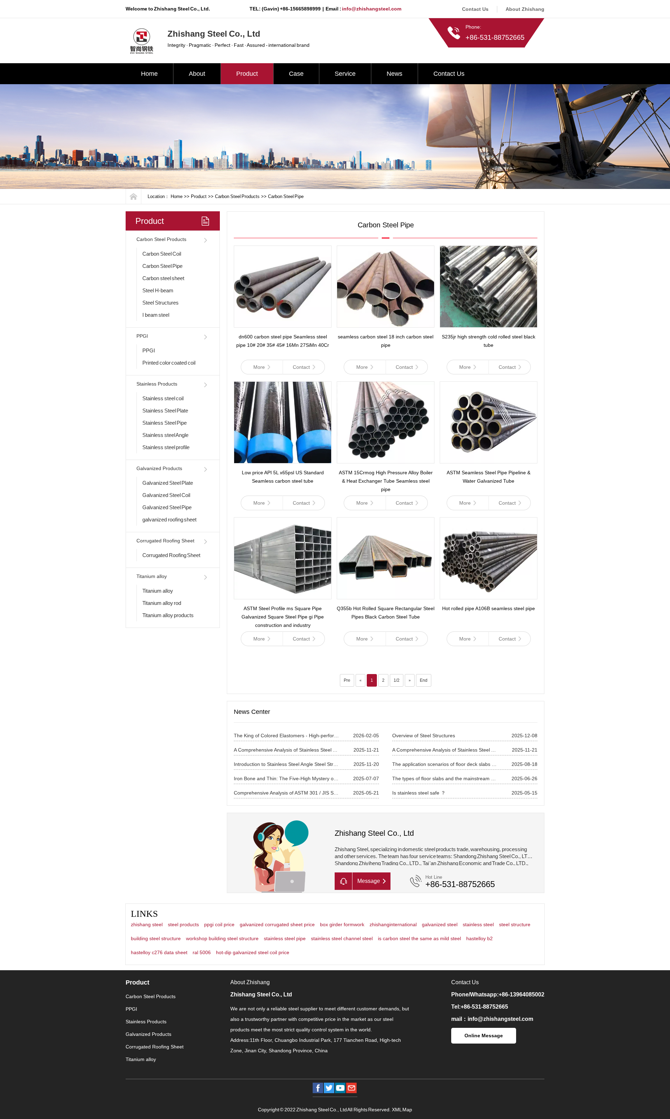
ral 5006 (202, 952)
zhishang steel (147, 924)
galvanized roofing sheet (169, 519)
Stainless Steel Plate (165, 411)
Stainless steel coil (163, 398)
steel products (183, 924)
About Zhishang (525, 9)
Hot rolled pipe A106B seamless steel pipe (488, 608)
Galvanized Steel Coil (166, 495)
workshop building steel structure (222, 938)
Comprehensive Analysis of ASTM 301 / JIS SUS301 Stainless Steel (286, 793)
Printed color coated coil (168, 363)
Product (247, 73)
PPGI (142, 336)
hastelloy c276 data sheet (159, 952)
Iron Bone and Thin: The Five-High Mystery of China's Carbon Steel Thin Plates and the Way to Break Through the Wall (286, 778)
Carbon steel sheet (163, 278)
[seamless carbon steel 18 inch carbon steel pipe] (385, 287)
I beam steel (155, 315)
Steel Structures (160, 303)
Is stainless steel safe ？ (419, 793)
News (394, 73)
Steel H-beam (157, 290)
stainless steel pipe (285, 938)
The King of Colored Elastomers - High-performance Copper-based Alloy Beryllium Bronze (286, 735)
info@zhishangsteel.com (371, 9)
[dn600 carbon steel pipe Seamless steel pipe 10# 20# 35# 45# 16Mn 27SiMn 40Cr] (283, 287)
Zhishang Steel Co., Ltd (261, 994)
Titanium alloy (151, 576)
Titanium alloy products (168, 615)
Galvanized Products (159, 468)
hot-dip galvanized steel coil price (252, 952)
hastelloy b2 (479, 938)
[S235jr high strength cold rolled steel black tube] (488, 287)
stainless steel (478, 924)
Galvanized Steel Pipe (167, 507)
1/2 (397, 680)
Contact (301, 367)
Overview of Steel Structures (423, 735)
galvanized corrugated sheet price (277, 924)
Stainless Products (156, 384)
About (197, 73)
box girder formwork (342, 924)
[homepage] (133, 196)
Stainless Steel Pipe (164, 423)
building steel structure (156, 938)
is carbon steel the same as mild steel (419, 938)
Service (345, 73)
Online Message (483, 1035)
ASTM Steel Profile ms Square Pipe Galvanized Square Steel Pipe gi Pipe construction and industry (282, 617)
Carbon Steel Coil (161, 254)
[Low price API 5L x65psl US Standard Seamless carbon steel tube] (283, 422)
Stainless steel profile (165, 447)
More (259, 367)
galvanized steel (439, 924)
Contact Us (475, 9)
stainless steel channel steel (342, 938)
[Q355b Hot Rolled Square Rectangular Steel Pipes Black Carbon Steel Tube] (385, 558)
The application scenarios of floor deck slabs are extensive (445, 764)
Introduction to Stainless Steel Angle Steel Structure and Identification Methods (286, 764)
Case (296, 73)
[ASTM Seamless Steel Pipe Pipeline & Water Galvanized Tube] (488, 422)
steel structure (514, 924)
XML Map (402, 1109)
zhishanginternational (393, 924)
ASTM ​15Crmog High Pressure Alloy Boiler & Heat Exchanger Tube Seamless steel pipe (386, 481)
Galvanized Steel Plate (167, 483)
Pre (347, 680)
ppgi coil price (219, 924)
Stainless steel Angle (165, 435)
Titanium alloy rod (161, 603)
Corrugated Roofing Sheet (165, 540)
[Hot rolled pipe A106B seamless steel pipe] (488, 558)
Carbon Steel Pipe (286, 196)
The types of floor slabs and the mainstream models (445, 778)
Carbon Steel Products (237, 196)
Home (149, 73)
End (423, 680)
